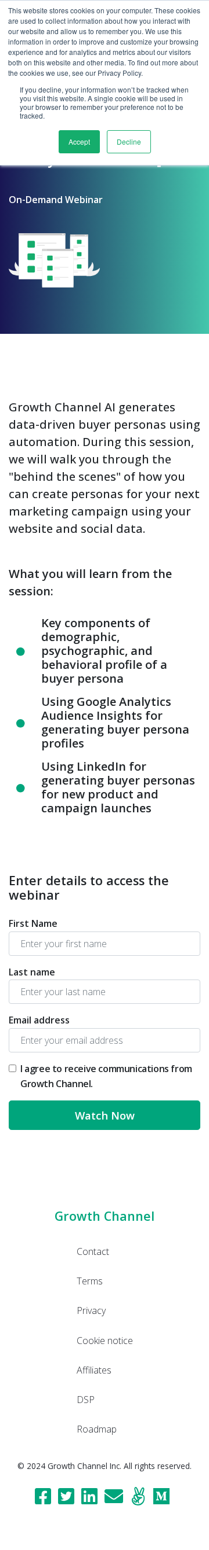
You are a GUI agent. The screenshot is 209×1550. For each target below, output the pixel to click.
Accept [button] (79, 141)
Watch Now (105, 1115)
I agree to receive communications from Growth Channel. (106, 1076)
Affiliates (94, 1370)
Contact (93, 1251)
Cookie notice (105, 1340)
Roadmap (97, 1429)
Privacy (91, 1310)
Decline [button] (129, 141)
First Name (33, 923)
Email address (39, 1020)
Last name (32, 972)
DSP (86, 1399)
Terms (90, 1281)
